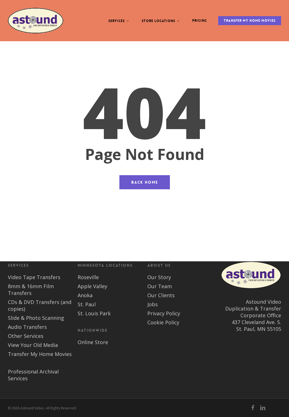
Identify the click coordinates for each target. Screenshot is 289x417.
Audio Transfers (27, 326)
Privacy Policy (163, 313)
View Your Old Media (33, 345)
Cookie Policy (163, 322)
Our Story (159, 277)
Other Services (25, 336)
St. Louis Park (94, 313)
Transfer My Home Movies (40, 354)
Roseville (88, 277)
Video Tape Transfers (34, 277)
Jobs (152, 304)
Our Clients (161, 295)
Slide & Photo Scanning (36, 317)
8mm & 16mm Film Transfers (31, 289)
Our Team (159, 286)
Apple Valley (92, 286)
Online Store (93, 342)
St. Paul (87, 304)
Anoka (85, 295)
